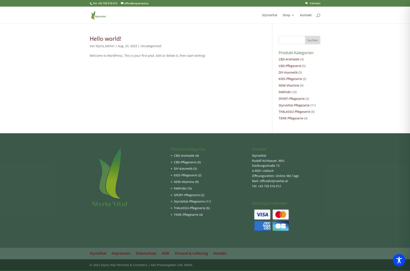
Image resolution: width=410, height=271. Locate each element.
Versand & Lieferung (191, 253)
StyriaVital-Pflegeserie (294, 105)
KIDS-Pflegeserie (290, 79)
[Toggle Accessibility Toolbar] (399, 260)
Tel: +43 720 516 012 (105, 3)
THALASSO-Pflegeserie (294, 112)
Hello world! (105, 38)
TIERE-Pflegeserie (291, 118)
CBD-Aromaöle (289, 59)
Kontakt (306, 15)
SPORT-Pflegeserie (292, 99)
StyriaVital (269, 15)
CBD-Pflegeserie (290, 66)
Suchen (312, 40)
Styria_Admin (105, 46)
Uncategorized (151, 46)
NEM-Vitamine (289, 85)
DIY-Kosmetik (288, 72)
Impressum (121, 253)
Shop (286, 15)
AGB (165, 253)
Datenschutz (146, 253)
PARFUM (285, 92)
